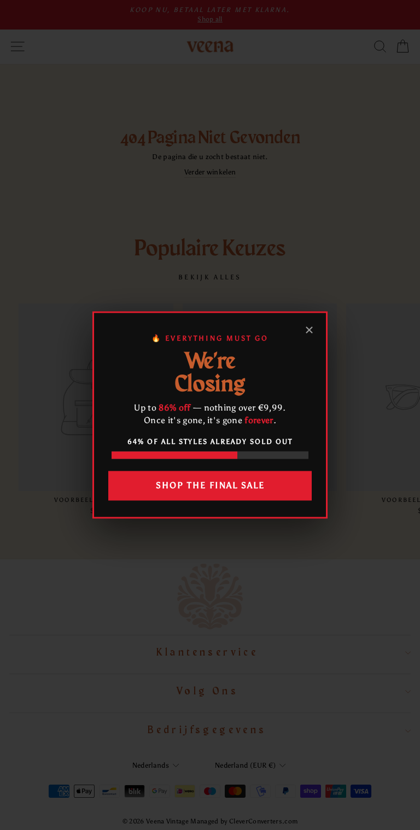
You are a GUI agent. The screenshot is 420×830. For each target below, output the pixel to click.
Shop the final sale (210, 485)
